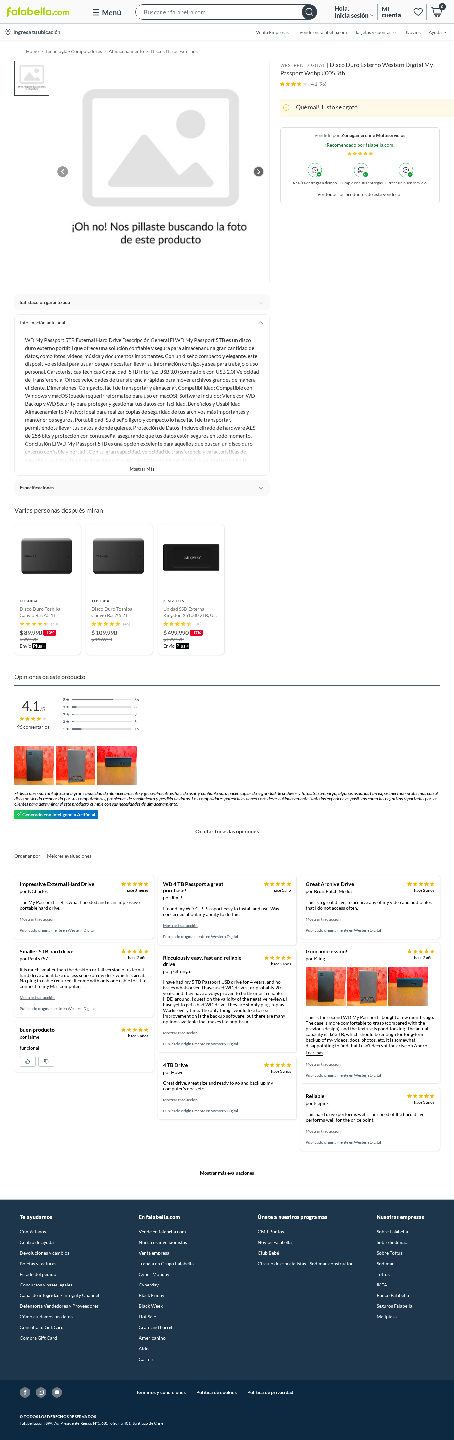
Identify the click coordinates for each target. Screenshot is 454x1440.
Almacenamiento (126, 51)
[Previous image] (62, 171)
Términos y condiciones (161, 1392)
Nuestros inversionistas (163, 1242)
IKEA (382, 1284)
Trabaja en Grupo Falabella (166, 1263)
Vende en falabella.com (162, 1231)
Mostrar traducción (37, 919)
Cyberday (149, 1284)
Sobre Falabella (392, 1231)
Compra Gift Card (38, 1338)
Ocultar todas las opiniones (227, 831)
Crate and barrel (155, 1327)
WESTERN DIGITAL (302, 65)
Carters (146, 1359)
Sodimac (385, 1263)
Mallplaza (387, 1316)
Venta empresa (154, 1253)
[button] (226, 11)
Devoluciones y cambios (44, 1253)
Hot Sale (147, 1316)
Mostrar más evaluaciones (227, 1173)
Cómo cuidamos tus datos (46, 1316)
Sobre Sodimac (392, 1242)
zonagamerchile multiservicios (373, 135)
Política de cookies (216, 1392)
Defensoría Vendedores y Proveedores (59, 1306)
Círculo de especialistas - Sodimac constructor (305, 1263)
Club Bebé (268, 1253)
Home (32, 51)
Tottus (383, 1274)
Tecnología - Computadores (73, 51)
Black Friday (151, 1295)
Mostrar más (142, 469)
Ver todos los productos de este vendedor (359, 194)
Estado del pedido (38, 1274)
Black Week (151, 1306)
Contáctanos (33, 1231)
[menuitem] (371, 32)
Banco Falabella (393, 1295)
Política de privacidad (270, 1392)
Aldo (144, 1348)
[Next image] (258, 171)
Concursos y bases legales (46, 1284)
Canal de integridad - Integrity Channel (59, 1295)
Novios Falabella (275, 1242)
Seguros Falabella (394, 1306)
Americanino (152, 1338)
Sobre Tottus (389, 1253)
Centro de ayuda (37, 1242)
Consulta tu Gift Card (42, 1327)
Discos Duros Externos (174, 51)
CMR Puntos (271, 1231)
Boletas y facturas (38, 1263)
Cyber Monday (154, 1274)
